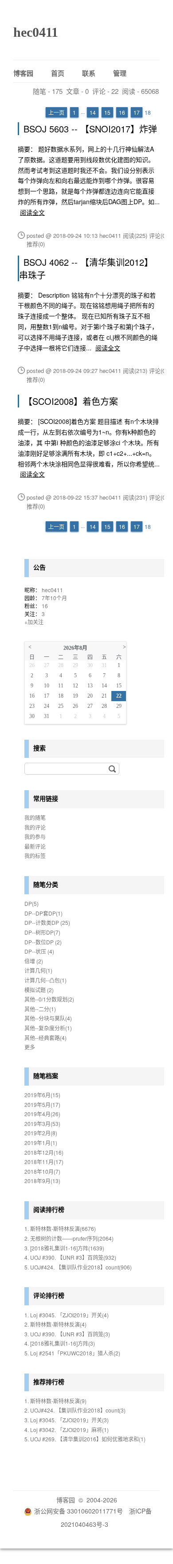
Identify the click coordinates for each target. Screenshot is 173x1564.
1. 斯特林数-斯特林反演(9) (55, 1401)
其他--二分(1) (40, 1009)
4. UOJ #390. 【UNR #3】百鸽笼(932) (70, 1257)
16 (122, 112)
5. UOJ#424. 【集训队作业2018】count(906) (78, 1267)
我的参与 (35, 836)
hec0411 (35, 32)
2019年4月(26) (42, 1114)
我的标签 (35, 855)
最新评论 (35, 846)
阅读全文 (32, 212)
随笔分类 (45, 884)
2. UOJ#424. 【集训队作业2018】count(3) (75, 1410)
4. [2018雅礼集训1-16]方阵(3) (59, 1343)
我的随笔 (35, 817)
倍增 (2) (33, 961)
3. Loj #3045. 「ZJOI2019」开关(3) (66, 1420)
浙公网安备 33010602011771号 (78, 1510)
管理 (119, 73)
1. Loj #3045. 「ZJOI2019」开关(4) (66, 1315)
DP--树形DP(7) (42, 932)
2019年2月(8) (40, 1133)
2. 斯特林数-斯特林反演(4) (55, 1324)
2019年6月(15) (42, 1094)
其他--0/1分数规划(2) (49, 999)
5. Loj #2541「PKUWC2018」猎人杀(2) (72, 1353)
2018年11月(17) (43, 1161)
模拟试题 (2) (39, 990)
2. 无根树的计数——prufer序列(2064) (69, 1238)
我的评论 (35, 827)
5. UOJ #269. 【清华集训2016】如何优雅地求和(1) (84, 1439)
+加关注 (33, 621)
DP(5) (31, 903)
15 (107, 112)
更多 (29, 1047)
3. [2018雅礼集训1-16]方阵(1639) (64, 1248)
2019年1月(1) (40, 1142)
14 (93, 112)
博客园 (23, 73)
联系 (88, 73)
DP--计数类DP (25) (47, 922)
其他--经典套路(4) (45, 1037)
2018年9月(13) (42, 1180)
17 (137, 112)
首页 (57, 73)
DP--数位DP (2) (43, 942)
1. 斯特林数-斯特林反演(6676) (60, 1228)
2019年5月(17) (42, 1104)
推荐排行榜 (48, 1381)
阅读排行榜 (48, 1209)
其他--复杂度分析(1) (48, 1028)
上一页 (56, 112)
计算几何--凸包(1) (45, 980)
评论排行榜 (48, 1295)
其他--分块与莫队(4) (48, 1018)
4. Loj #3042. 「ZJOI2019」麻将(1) (66, 1429)
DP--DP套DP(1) (43, 913)
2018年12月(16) (43, 1152)
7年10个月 (54, 598)
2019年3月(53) (42, 1123)
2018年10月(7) (42, 1171)
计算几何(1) (38, 970)
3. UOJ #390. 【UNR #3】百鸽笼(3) (67, 1334)
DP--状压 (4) (39, 951)
